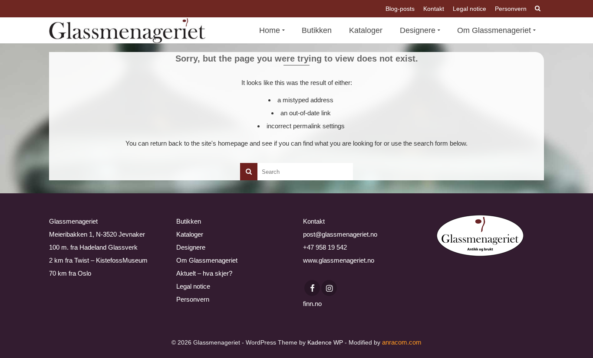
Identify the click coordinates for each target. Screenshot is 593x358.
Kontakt (314, 221)
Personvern (192, 299)
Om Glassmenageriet (206, 260)
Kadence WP (325, 342)
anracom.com (402, 342)
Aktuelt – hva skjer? (204, 273)
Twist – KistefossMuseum (111, 260)
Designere (190, 247)
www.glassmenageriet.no (338, 260)
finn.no (312, 303)
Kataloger (189, 234)
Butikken (188, 221)
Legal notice (193, 286)
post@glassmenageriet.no (340, 234)
